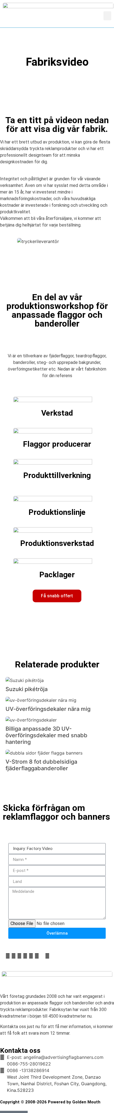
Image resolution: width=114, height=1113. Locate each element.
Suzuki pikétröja (27, 689)
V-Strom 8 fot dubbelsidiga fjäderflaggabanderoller (41, 765)
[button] (107, 15)
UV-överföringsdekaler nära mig (48, 709)
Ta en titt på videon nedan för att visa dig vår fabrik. (57, 124)
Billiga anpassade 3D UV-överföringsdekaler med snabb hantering (46, 735)
